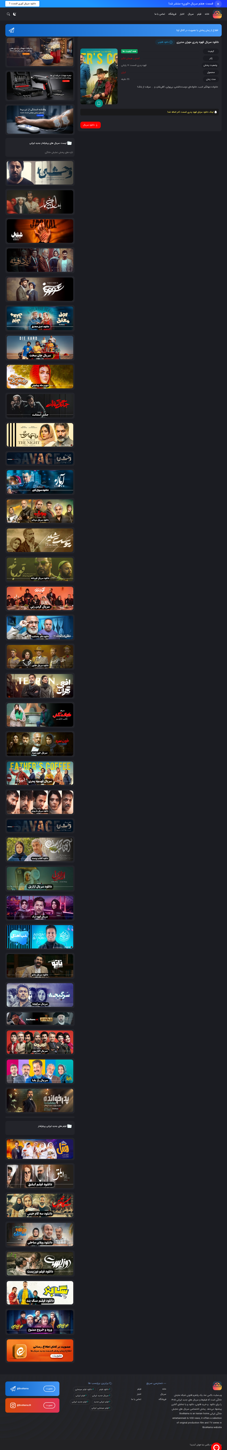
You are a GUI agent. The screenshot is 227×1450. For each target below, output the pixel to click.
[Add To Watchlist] (99, 103)
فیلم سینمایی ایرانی (100, 1408)
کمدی (137, 58)
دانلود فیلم (104, 1389)
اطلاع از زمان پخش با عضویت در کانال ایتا (197, 30)
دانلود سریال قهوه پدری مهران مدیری (197, 42)
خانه (207, 14)
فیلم (199, 14)
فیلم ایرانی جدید (101, 1401)
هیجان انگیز (126, 58)
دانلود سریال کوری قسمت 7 (22, 3)
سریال (191, 14)
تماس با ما (160, 14)
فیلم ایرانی (80, 1395)
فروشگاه (172, 14)
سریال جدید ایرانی (100, 1395)
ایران (123, 72)
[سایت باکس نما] (217, 14)
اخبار (182, 14)
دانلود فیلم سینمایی (83, 1389)
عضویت (49, 1388)
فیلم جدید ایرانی (79, 1401)
